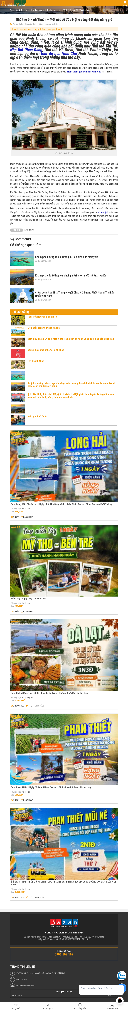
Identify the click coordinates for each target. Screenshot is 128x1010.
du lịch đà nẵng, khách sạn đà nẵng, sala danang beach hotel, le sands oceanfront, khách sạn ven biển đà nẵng (71, 385)
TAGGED (16, 230)
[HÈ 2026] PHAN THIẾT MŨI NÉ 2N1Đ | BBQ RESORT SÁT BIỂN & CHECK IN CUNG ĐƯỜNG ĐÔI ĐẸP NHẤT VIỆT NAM (63, 883)
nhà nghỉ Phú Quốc (37, 416)
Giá (12, 512)
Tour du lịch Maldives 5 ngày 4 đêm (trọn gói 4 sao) (37, 29)
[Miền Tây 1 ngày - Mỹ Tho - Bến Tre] (64, 561)
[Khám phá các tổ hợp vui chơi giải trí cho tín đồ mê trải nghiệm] (22, 277)
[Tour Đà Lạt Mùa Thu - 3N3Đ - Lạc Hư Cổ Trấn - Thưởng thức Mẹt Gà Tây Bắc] (64, 655)
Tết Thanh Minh (35, 361)
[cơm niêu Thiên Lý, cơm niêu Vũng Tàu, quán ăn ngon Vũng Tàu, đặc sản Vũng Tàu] (18, 342)
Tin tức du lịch (18, 24)
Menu (125, 5)
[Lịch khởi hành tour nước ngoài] (18, 331)
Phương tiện (16, 509)
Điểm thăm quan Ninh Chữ (49, 24)
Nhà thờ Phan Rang (26, 49)
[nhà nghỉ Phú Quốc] (18, 420)
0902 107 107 (21, 979)
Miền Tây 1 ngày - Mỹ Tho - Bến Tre (28, 598)
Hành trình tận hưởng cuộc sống (13, 5)
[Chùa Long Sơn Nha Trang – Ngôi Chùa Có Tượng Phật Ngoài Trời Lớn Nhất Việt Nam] (22, 295)
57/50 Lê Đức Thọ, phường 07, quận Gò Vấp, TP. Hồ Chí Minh (40, 973)
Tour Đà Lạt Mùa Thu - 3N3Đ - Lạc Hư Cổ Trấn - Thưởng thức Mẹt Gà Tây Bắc (49, 693)
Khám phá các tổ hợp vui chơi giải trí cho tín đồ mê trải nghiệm (71, 275)
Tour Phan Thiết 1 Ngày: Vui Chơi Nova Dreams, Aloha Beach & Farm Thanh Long (51, 787)
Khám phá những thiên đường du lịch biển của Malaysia (66, 257)
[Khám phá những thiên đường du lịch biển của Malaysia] (22, 258)
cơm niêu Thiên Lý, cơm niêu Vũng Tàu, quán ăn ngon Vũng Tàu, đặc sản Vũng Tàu (70, 338)
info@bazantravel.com (25, 986)
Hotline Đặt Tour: (64, 951)
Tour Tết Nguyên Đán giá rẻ (42, 316)
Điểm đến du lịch (31, 24)
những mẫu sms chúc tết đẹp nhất (45, 349)
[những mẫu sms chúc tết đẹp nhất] (18, 353)
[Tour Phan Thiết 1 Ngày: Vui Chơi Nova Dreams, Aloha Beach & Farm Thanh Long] (64, 749)
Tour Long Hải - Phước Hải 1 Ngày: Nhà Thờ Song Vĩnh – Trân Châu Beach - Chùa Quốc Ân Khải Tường (61, 504)
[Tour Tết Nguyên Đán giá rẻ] (18, 320)
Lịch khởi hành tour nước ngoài (43, 327)
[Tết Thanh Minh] (18, 364)
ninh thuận (29, 230)
